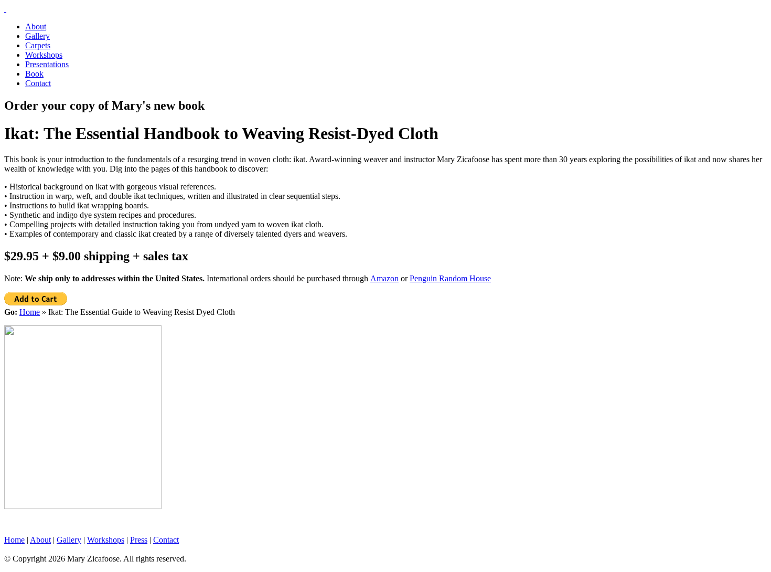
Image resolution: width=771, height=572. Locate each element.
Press (138, 539)
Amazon (384, 278)
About (35, 26)
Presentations (47, 64)
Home (29, 312)
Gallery (37, 35)
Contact (38, 83)
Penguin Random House (450, 278)
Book (34, 73)
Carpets (37, 45)
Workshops (43, 54)
